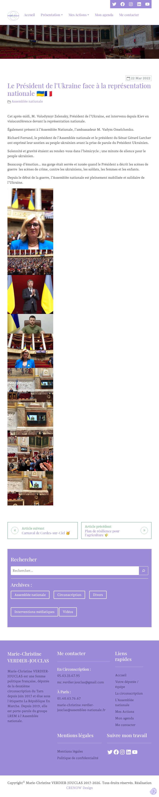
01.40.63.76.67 (69, 698)
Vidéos (68, 612)
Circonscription (69, 595)
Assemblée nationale (27, 101)
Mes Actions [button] (78, 15)
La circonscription (129, 693)
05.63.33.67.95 (68, 676)
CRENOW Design (79, 788)
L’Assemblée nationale (124, 702)
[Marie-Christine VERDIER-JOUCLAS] (14, 16)
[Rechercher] (143, 570)
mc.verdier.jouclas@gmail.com (80, 682)
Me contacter (129, 15)
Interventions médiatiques (34, 612)
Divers (98, 595)
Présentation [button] (50, 15)
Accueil (29, 15)
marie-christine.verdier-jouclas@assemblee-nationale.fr (81, 707)
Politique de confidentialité (77, 758)
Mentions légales (70, 751)
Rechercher (24, 559)
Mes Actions (124, 712)
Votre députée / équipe (127, 684)
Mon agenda (104, 15)
